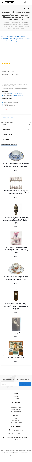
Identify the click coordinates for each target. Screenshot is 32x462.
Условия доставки (16, 409)
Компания (16, 393)
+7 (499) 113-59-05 (17, 430)
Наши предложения (16, 422)
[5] (9, 63)
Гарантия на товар (16, 411)
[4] (7, 63)
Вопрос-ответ (16, 420)
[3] (6, 63)
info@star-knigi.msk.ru (17, 434)
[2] (4, 63)
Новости (16, 396)
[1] (3, 63)
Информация (16, 402)
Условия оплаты (16, 407)
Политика (16, 398)
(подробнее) (18, 93)
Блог (16, 418)
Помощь (16, 405)
